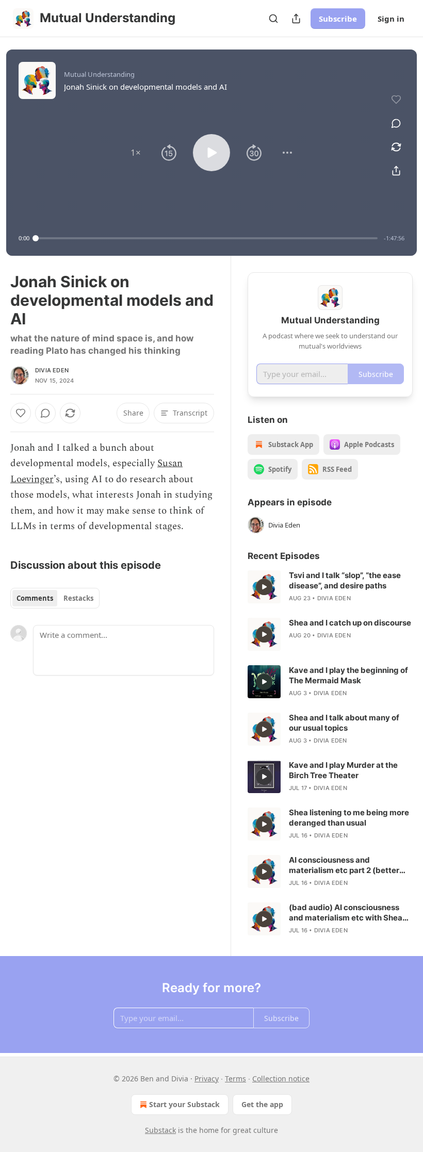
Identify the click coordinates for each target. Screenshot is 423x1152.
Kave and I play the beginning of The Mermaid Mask (348, 675)
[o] (264, 587)
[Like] (20, 413)
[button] (135, 152)
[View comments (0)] (396, 123)
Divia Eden (52, 370)
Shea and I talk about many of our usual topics (344, 723)
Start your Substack (184, 1104)
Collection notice (281, 1078)
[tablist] (55, 598)
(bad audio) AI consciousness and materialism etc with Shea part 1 (345, 912)
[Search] (273, 18)
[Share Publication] (296, 18)
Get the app (262, 1104)
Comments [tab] (35, 598)
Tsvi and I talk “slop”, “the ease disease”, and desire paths (345, 580)
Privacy (206, 1078)
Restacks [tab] (78, 598)
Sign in (391, 18)
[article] (330, 586)
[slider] (207, 238)
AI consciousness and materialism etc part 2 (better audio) (344, 865)
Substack (160, 1130)
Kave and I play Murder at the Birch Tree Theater (343, 770)
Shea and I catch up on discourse (350, 623)
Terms (235, 1078)
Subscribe (338, 18)
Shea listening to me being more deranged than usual (349, 818)
